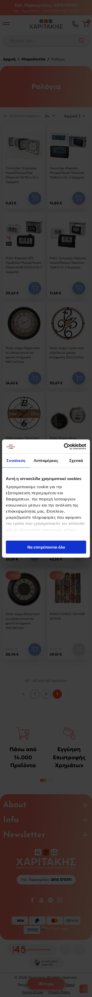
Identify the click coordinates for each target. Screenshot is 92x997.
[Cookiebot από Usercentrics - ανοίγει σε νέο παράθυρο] (65, 446)
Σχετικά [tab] (76, 460)
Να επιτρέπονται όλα (46, 547)
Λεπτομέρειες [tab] (46, 460)
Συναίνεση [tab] (15, 460)
